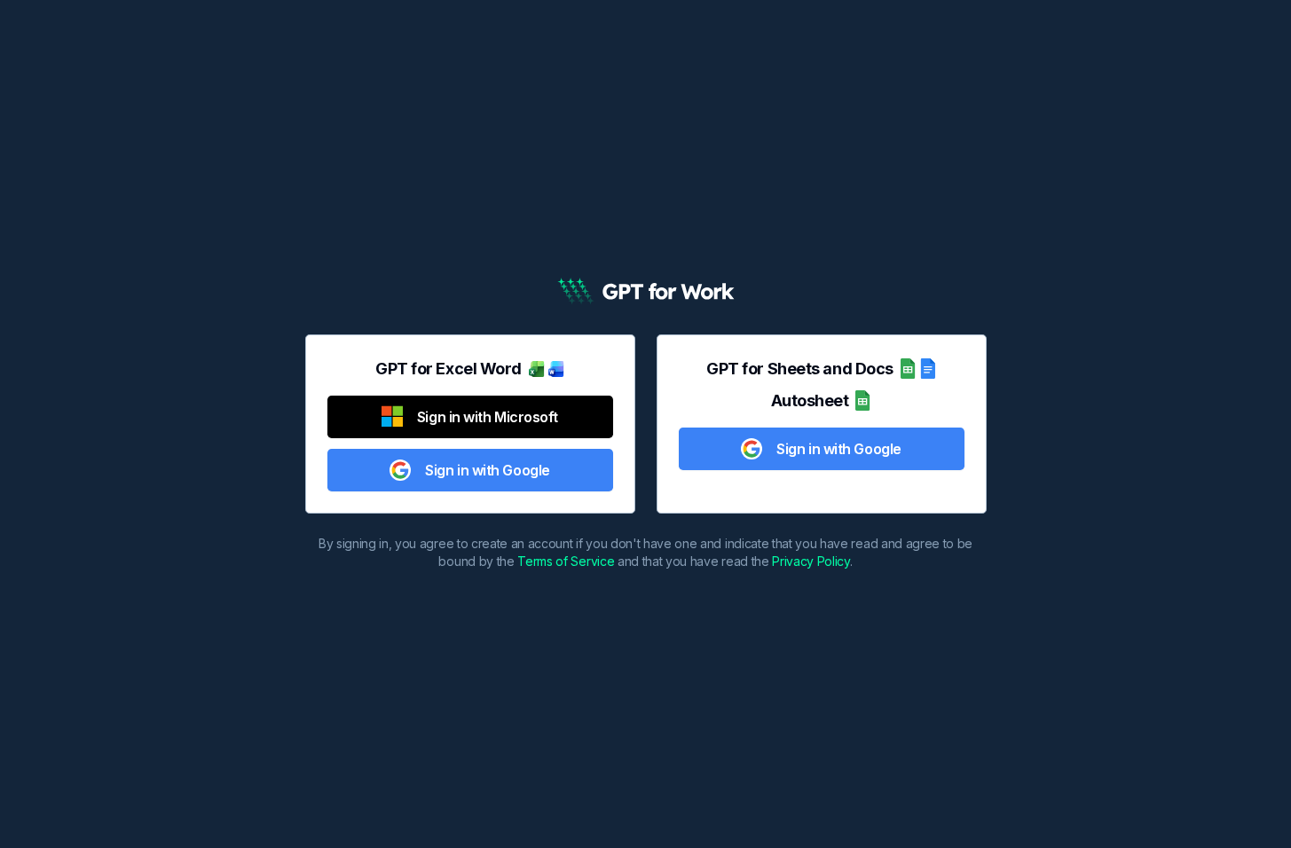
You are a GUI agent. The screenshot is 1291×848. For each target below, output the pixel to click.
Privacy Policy (811, 561)
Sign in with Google (487, 470)
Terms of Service (565, 561)
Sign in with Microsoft (487, 417)
